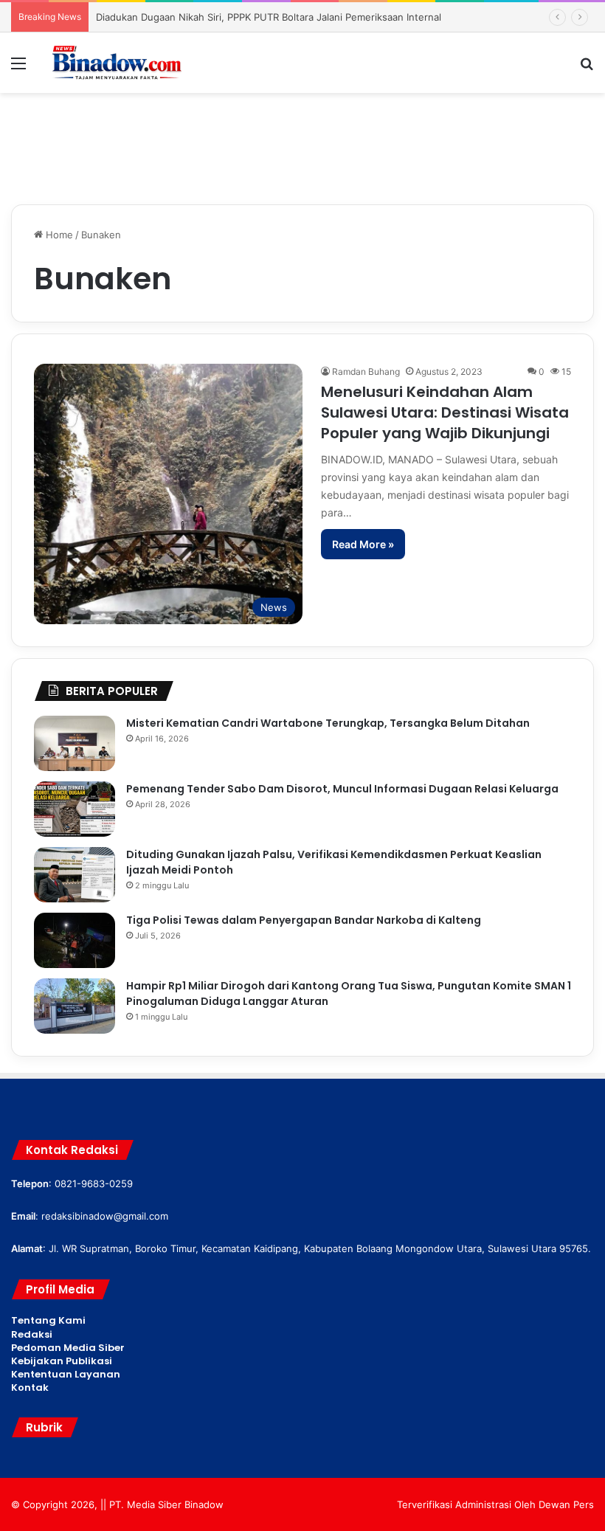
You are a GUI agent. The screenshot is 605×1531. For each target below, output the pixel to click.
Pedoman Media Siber (68, 1348)
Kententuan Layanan (65, 1374)
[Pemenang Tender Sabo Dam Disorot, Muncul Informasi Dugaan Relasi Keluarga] (74, 809)
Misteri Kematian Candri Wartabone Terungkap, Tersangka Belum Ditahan (328, 723)
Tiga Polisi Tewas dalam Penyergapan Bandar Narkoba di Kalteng (303, 920)
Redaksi (31, 1334)
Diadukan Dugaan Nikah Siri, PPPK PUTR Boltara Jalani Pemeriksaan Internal (268, 17)
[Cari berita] (586, 68)
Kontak (30, 1387)
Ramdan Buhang (366, 371)
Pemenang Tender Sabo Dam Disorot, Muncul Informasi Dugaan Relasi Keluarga (342, 788)
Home (58, 235)
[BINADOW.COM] (118, 63)
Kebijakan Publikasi (61, 1361)
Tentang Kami (48, 1320)
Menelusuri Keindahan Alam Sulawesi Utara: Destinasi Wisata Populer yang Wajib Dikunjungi (445, 412)
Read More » (363, 544)
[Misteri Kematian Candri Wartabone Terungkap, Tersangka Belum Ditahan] (74, 743)
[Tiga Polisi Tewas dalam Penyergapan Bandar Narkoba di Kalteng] (74, 940)
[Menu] (18, 68)
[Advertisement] (302, 141)
